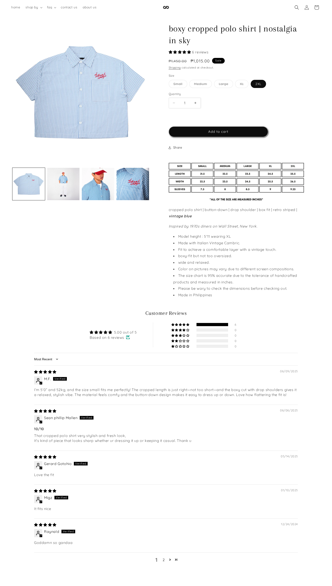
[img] (45, 372)
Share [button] (177, 147)
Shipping (175, 67)
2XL (258, 84)
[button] (33, 7)
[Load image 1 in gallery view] (28, 184)
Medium (203, 85)
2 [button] (164, 560)
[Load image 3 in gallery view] (98, 184)
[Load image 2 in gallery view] (63, 184)
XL (244, 85)
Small (180, 85)
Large (226, 85)
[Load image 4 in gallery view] (133, 184)
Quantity (175, 94)
